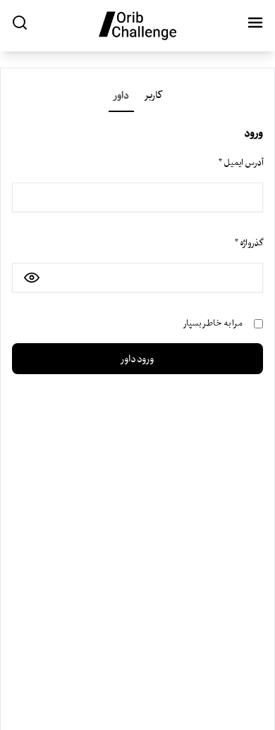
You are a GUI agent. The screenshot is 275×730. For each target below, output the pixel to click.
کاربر (153, 95)
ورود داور (137, 359)
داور (121, 95)
